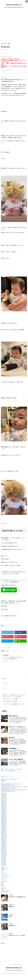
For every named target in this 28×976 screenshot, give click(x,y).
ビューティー (4, 876)
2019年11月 (4, 819)
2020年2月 (3, 814)
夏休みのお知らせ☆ (14, 715)
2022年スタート (13, 925)
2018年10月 (4, 837)
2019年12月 (4, 817)
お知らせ (3, 869)
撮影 (2, 884)
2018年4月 (3, 846)
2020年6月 (3, 810)
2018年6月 (3, 843)
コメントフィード (5, 890)
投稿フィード (4, 889)
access (10, 964)
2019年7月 (3, 824)
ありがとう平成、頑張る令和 (16, 759)
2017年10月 (4, 854)
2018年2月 (3, 849)
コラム (2, 872)
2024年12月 (4, 793)
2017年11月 (4, 853)
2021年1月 (3, 803)
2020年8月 (3, 808)
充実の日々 (3, 780)
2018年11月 (4, 836)
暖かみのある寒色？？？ (10, 770)
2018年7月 (3, 841)
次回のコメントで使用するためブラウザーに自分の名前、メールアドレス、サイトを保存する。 (14, 695)
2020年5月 (3, 811)
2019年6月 (3, 826)
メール (5, 683)
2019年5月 (3, 827)
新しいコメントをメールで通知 (11, 698)
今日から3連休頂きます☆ (7, 783)
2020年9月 (3, 807)
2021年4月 (3, 800)
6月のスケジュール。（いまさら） (17, 935)
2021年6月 (3, 797)
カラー (2, 871)
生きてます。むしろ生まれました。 (17, 726)
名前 (4, 678)
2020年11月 (4, 806)
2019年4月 (3, 829)
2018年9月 (3, 839)
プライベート (5, 647)
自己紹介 (19, 964)
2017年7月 (3, 859)
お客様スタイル (5, 868)
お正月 (2, 781)
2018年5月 (3, 844)
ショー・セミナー (5, 875)
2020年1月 (3, 816)
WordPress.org (4, 891)
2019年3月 (3, 830)
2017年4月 (3, 863)
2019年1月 (3, 833)
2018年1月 (3, 850)
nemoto (7, 650)
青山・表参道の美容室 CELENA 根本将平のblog (14, 970)
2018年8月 (3, 840)
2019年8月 (3, 823)
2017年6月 (3, 860)
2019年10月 (4, 820)
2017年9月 (3, 856)
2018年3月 (3, 847)
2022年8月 (3, 794)
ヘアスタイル (4, 881)
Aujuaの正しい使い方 (6, 786)
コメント (5, 661)
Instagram (14, 580)
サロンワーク (4, 874)
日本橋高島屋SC (13, 748)
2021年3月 (3, 801)
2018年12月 (4, 834)
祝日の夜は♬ (12, 737)
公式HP (9, 580)
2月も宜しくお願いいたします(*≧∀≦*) (13, 769)
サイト (4, 688)
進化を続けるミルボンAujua (8, 789)
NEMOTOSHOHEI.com (14, 5)
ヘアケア (3, 879)
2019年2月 (3, 831)
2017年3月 (3, 864)
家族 (9, 647)
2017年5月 (3, 862)
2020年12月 (4, 804)
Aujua (2, 866)
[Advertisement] (14, 23)
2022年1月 (3, 796)
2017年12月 (4, 852)
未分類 (2, 885)
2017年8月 (3, 857)
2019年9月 (3, 821)
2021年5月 (3, 798)
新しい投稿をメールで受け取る (11, 701)
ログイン (3, 887)
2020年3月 (3, 813)
